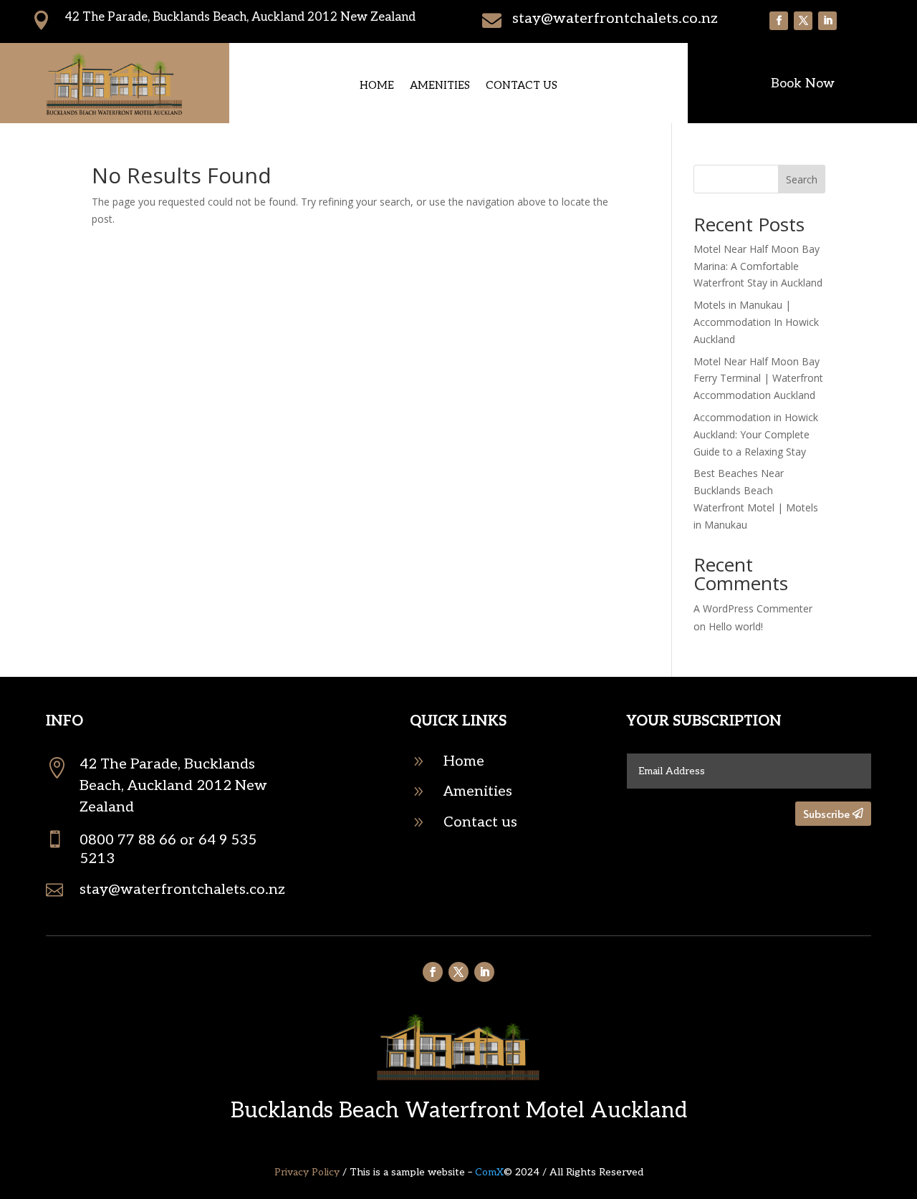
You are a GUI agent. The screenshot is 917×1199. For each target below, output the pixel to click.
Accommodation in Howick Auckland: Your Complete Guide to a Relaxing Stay (755, 434)
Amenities (440, 86)
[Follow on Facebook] (778, 20)
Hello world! (736, 626)
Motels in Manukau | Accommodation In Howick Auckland (756, 322)
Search (801, 179)
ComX (489, 1172)
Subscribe (826, 813)
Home (377, 86)
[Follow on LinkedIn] (827, 20)
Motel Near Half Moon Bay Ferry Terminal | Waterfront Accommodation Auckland (758, 379)
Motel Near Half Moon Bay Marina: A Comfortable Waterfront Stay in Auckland (757, 266)
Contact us (521, 86)
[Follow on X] (803, 20)
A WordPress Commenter (752, 608)
